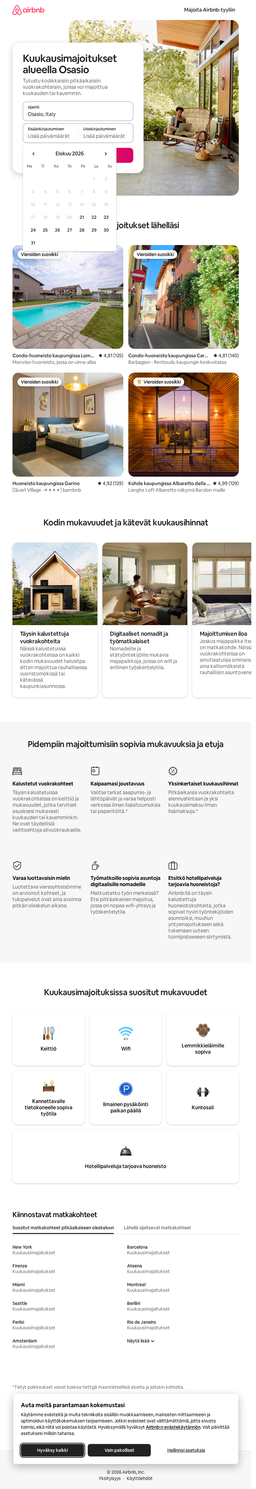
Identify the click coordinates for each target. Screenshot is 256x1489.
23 (106, 217)
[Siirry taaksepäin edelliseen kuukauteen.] (34, 154)
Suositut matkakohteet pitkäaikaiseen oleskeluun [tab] (63, 1228)
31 (33, 243)
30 (106, 230)
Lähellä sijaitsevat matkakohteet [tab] (157, 1228)
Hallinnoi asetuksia (186, 1450)
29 (93, 230)
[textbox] (50, 136)
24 (33, 230)
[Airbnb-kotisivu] (28, 10)
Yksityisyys (110, 1478)
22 (93, 217)
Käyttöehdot (140, 1478)
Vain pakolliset (119, 1450)
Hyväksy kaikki (52, 1450)
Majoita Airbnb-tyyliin (209, 10)
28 (81, 230)
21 (82, 217)
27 (69, 230)
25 (45, 230)
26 (57, 230)
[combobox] (78, 114)
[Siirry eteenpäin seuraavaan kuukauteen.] (105, 154)
